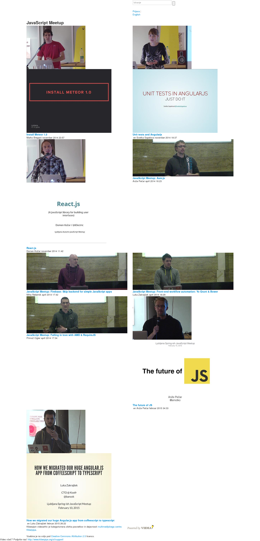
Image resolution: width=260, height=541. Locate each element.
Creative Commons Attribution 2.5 (68, 536)
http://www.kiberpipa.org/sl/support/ (46, 539)
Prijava (136, 11)
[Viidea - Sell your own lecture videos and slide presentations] (140, 527)
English (136, 14)
